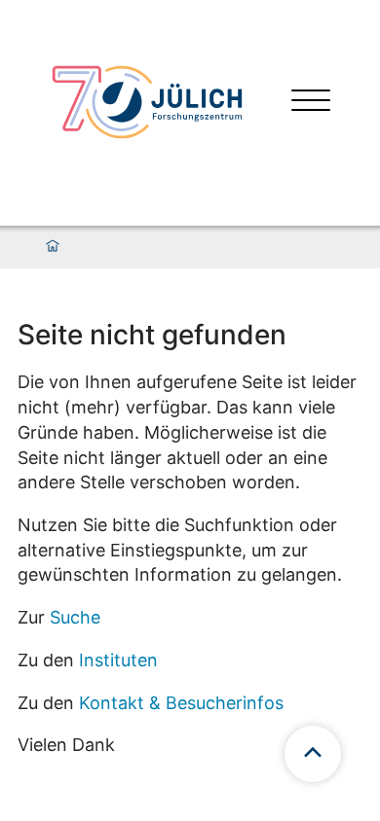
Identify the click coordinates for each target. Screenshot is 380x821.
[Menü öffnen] (311, 102)
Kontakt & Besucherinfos (181, 703)
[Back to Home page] (147, 102)
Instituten (118, 660)
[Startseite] (52, 247)
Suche (75, 617)
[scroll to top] (313, 754)
